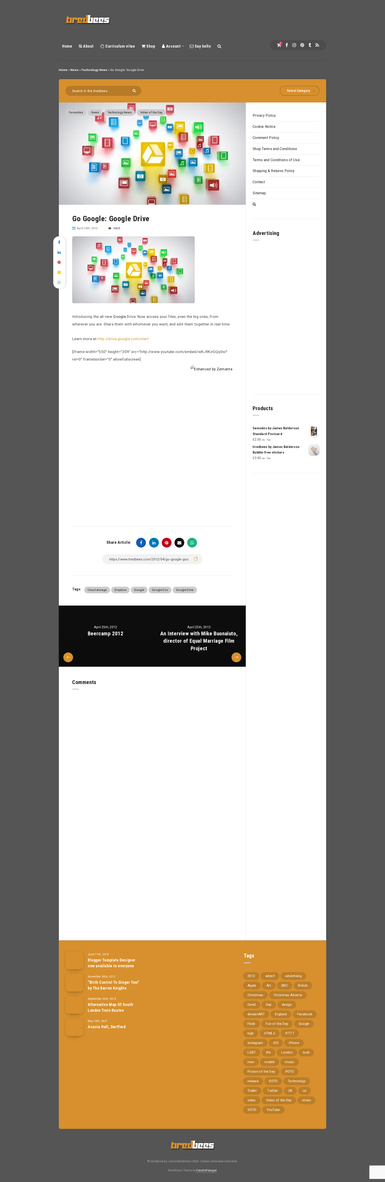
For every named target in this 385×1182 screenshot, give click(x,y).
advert (270, 976)
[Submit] (135, 90)
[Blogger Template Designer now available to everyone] (74, 960)
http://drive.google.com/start (123, 339)
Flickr (252, 1024)
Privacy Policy (264, 115)
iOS (276, 1043)
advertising (293, 976)
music (289, 1062)
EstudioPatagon (206, 1170)
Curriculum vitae (119, 46)
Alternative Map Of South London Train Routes (110, 1007)
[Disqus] (152, 745)
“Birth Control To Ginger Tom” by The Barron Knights (113, 985)
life (268, 1052)
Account (172, 46)
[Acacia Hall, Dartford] (74, 1027)
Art (268, 985)
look (306, 1052)
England (281, 1014)
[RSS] (317, 45)
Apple (252, 985)
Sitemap (259, 193)
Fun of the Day (277, 1024)
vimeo (306, 1100)
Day (269, 1005)
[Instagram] (294, 45)
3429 (116, 228)
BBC (284, 985)
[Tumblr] (310, 45)
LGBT (252, 1052)
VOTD (252, 1110)
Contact (259, 182)
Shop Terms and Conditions (275, 149)
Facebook (304, 1014)
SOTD (273, 1081)
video (252, 1100)
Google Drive (185, 590)
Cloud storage (97, 590)
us (305, 1091)
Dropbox (120, 590)
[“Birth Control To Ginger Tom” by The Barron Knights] (74, 982)
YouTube (273, 1110)
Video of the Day (151, 112)
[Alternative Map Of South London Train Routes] (74, 1005)
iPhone (294, 1043)
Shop (150, 46)
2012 (251, 976)
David (252, 1005)
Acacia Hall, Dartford (107, 1026)
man (251, 1062)
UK (290, 1091)
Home (67, 46)
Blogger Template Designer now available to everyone (111, 963)
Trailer (252, 1091)
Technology (296, 1081)
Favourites (76, 112)
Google (119, 316)
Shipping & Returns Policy (274, 171)
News (74, 70)
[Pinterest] (302, 45)
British (303, 985)
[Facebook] (286, 45)
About (88, 46)
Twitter (272, 1091)
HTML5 (269, 1033)
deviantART (256, 1014)
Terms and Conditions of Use (276, 160)
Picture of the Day (261, 1072)
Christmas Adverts (288, 995)
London (287, 1052)
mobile (269, 1062)
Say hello (202, 46)
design (287, 1005)
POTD (289, 1072)
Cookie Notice (264, 126)
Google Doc (160, 590)
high (251, 1033)
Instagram (255, 1043)
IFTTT (289, 1033)
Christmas (255, 995)
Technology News (94, 70)
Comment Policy (266, 138)
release (253, 1081)
